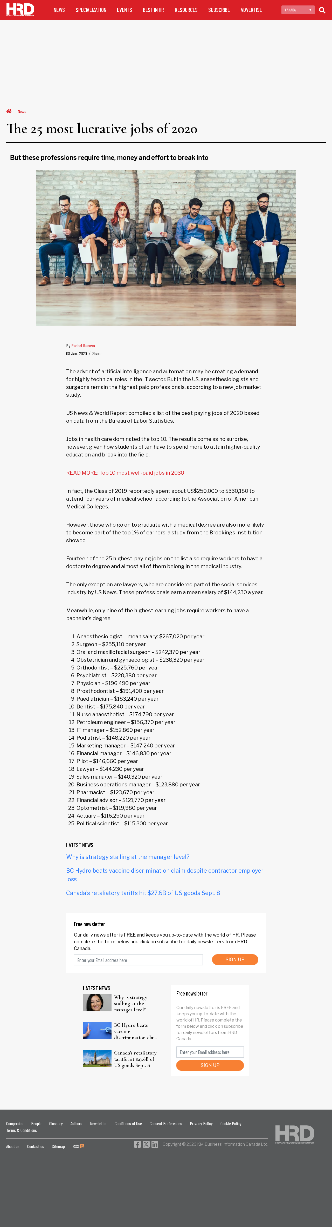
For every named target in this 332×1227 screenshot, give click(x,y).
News (22, 111)
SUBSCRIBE (219, 9)
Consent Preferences (166, 1123)
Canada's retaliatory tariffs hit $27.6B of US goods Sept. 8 (143, 893)
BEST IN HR (153, 9)
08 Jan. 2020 (76, 353)
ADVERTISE (251, 9)
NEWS (59, 9)
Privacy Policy (201, 1123)
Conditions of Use (128, 1123)
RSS (76, 1146)
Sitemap (58, 1146)
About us (12, 1146)
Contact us (35, 1146)
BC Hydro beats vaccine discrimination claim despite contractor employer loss (136, 1031)
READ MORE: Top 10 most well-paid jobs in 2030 (125, 473)
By (80, 345)
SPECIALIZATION (91, 9)
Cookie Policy (230, 1123)
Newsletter (98, 1123)
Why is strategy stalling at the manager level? (128, 856)
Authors (76, 1123)
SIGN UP (235, 959)
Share (96, 353)
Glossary (56, 1123)
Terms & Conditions (21, 1130)
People (36, 1123)
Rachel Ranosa (83, 345)
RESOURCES (186, 9)
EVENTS (124, 9)
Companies (14, 1123)
